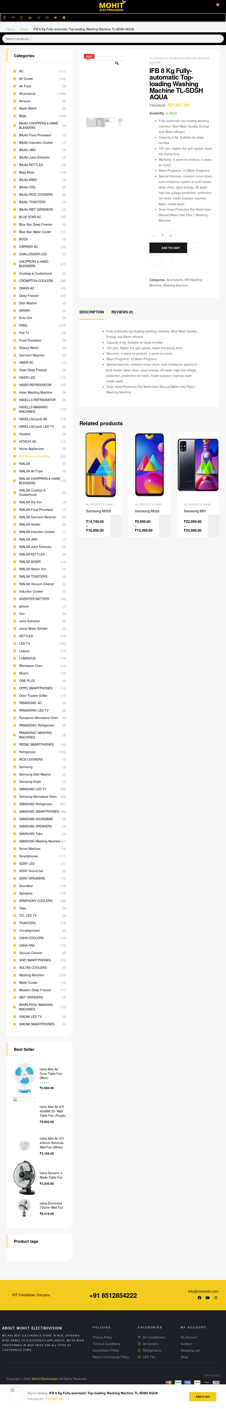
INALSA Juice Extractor (35, 547)
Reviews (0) (122, 311)
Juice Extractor (29, 621)
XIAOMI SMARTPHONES (37, 1024)
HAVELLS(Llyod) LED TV (36, 426)
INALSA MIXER (30, 562)
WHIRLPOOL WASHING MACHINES (36, 1007)
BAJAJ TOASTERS (32, 202)
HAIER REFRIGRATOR (35, 385)
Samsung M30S (98, 511)
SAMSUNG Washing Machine (39, 841)
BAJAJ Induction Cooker (36, 143)
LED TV (24, 643)
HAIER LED (27, 377)
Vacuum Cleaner (30, 953)
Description (91, 311)
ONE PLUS (27, 681)
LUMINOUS (27, 658)
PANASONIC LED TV (34, 710)
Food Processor (30, 340)
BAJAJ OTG (27, 187)
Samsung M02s (147, 511)
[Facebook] (199, 1297)
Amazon (25, 101)
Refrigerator (27, 752)
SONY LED (27, 863)
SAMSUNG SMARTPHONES (39, 811)
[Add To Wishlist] (194, 248)
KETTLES (26, 636)
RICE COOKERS (31, 759)
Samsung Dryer (30, 781)
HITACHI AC (27, 441)
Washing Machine (175, 285)
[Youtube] (207, 1297)
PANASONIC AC (30, 703)
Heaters (24, 434)
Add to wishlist (154, 260)
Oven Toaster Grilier (33, 696)
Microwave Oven (31, 666)
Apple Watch (28, 108)
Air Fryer (25, 86)
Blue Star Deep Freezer (35, 224)
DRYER (24, 310)
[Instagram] (215, 1297)
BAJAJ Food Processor (35, 135)
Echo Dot (25, 318)
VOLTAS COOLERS (33, 967)
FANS (23, 325)
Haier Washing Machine (35, 392)
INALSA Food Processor (36, 509)
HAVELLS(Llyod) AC (33, 419)
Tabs (22, 908)
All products (158, 58)
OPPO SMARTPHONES (36, 688)
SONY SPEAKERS (32, 878)
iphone (24, 606)
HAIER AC (26, 362)
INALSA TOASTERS (33, 576)
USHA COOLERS (31, 938)
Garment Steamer (31, 355)
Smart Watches (29, 849)
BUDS (23, 239)
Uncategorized (29, 930)
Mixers (23, 673)
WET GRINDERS (31, 997)
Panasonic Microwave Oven (38, 718)
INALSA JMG (28, 539)
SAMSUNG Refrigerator (35, 804)
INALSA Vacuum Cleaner (36, 584)
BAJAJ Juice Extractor (34, 157)
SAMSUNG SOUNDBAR (36, 819)
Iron (22, 613)
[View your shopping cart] (214, 7)
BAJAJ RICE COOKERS (36, 194)
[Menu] (9, 7)
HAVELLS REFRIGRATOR (37, 400)
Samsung (25, 767)
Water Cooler (28, 982)
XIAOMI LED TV (30, 1017)
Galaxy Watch (28, 348)
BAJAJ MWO (28, 180)
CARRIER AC (28, 247)
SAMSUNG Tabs (30, 834)
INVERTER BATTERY (34, 599)
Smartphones (28, 856)
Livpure (24, 651)
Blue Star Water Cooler (35, 232)
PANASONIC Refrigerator (37, 725)
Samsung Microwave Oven (38, 796)
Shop (24, 29)
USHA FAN (26, 945)
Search (216, 39)
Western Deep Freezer (35, 990)
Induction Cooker (31, 591)
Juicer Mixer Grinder (33, 628)
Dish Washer (28, 303)
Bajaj (22, 116)
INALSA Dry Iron (30, 502)
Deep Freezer (29, 296)
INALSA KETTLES (32, 554)
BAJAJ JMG (27, 150)
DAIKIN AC (26, 288)
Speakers (25, 893)
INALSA (24, 464)
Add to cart (171, 248)
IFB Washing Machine (183, 58)
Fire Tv (24, 333)
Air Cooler (26, 79)
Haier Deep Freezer (33, 370)
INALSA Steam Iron (32, 569)
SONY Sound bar (31, 871)
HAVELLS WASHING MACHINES (33, 409)
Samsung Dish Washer (35, 774)
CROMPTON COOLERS (36, 281)
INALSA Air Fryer (31, 471)
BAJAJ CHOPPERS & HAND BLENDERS (38, 125)
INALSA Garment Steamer (37, 517)
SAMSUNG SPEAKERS (35, 826)
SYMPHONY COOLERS (35, 901)
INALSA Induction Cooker (37, 532)
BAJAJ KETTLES (31, 165)
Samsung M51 (195, 511)
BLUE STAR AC (30, 217)
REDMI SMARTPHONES (36, 744)
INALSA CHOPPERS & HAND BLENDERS (39, 480)
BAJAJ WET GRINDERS (36, 209)
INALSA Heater (29, 524)
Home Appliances (31, 449)
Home (11, 29)
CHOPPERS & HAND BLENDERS (33, 263)
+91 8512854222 (113, 1295)
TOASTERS (27, 923)
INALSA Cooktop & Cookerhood (32, 492)
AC (21, 71)
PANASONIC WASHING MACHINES (35, 735)
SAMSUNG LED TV (32, 789)
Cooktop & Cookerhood (35, 273)
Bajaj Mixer (27, 172)
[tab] (91, 312)
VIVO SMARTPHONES (35, 960)
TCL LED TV (28, 915)
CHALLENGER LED (33, 254)
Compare (167, 260)
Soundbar (26, 886)
